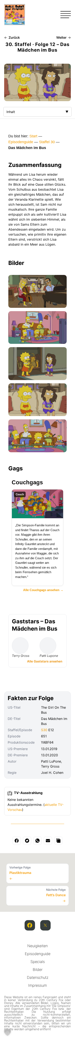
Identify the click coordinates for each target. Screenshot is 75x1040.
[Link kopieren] (58, 840)
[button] (7, 1032)
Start (33, 136)
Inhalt (10, 112)
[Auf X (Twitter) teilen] (27, 840)
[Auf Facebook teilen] (16, 840)
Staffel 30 (47, 142)
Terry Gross (20, 656)
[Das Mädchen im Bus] (37, 291)
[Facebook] (30, 925)
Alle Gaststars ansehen (44, 661)
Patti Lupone (49, 656)
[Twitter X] (45, 925)
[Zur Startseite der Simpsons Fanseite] (14, 24)
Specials (37, 961)
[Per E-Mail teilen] (48, 840)
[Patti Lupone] (48, 645)
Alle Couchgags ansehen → (43, 590)
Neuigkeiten (37, 946)
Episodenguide (20, 142)
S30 (44, 730)
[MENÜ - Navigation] (65, 14)
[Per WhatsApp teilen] (37, 840)
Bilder (37, 969)
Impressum (37, 985)
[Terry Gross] (20, 645)
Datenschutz (37, 977)
